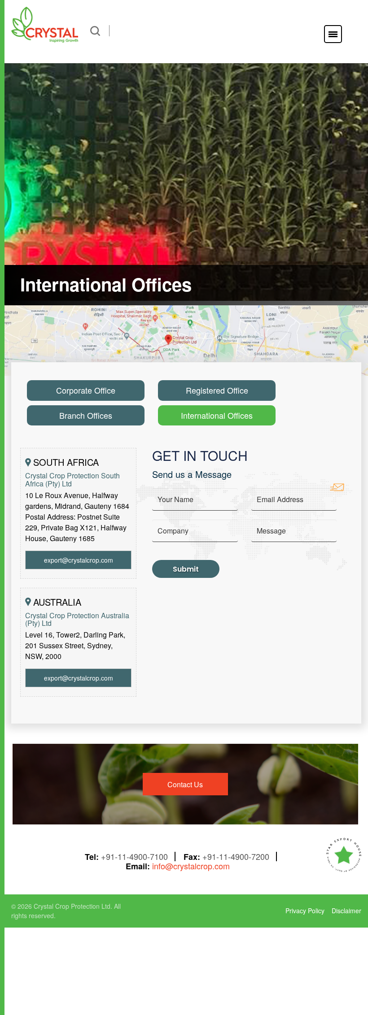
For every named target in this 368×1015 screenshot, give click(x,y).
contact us (185, 784)
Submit (186, 569)
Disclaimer (346, 911)
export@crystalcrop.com (78, 559)
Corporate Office (85, 390)
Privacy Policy (304, 911)
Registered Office (217, 390)
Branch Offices (85, 415)
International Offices (217, 415)
